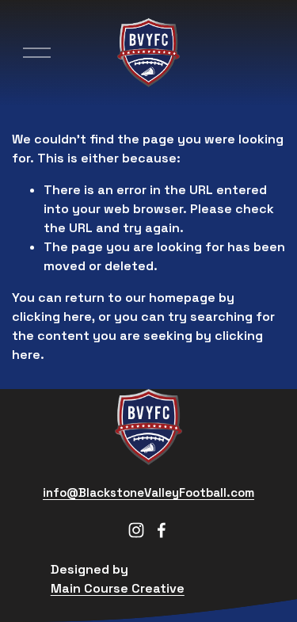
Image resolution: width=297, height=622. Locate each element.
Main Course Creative (118, 588)
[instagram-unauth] (136, 530)
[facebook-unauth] (161, 530)
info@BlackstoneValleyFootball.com (148, 492)
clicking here (52, 316)
